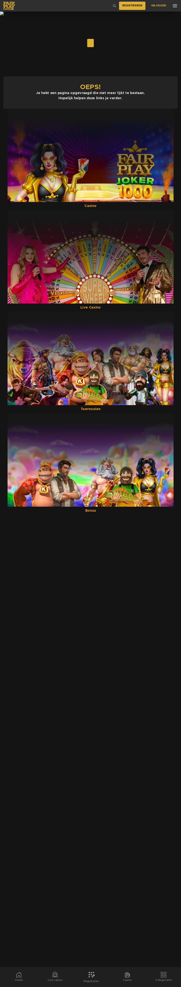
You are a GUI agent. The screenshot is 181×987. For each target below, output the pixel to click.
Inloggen (158, 5)
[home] (9, 6)
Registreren (132, 5)
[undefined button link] (90, 43)
